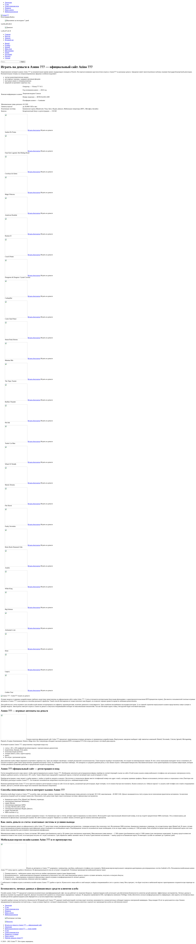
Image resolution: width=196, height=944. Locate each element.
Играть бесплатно (34, 130)
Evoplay (7, 45)
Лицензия (8, 2)
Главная (7, 34)
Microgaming (9, 51)
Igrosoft (7, 47)
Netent (7, 52)
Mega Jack (8, 49)
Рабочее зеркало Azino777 (14, 938)
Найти (23, 62)
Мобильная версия (11, 12)
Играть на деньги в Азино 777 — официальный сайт (23, 925)
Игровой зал (9, 40)
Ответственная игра (12, 6)
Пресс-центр (9, 10)
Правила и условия (11, 934)
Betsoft (7, 43)
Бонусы (7, 36)
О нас (7, 4)
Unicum (7, 58)
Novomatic (8, 54)
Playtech (7, 56)
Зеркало (7, 38)
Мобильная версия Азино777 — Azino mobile (20, 929)
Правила (8, 8)
